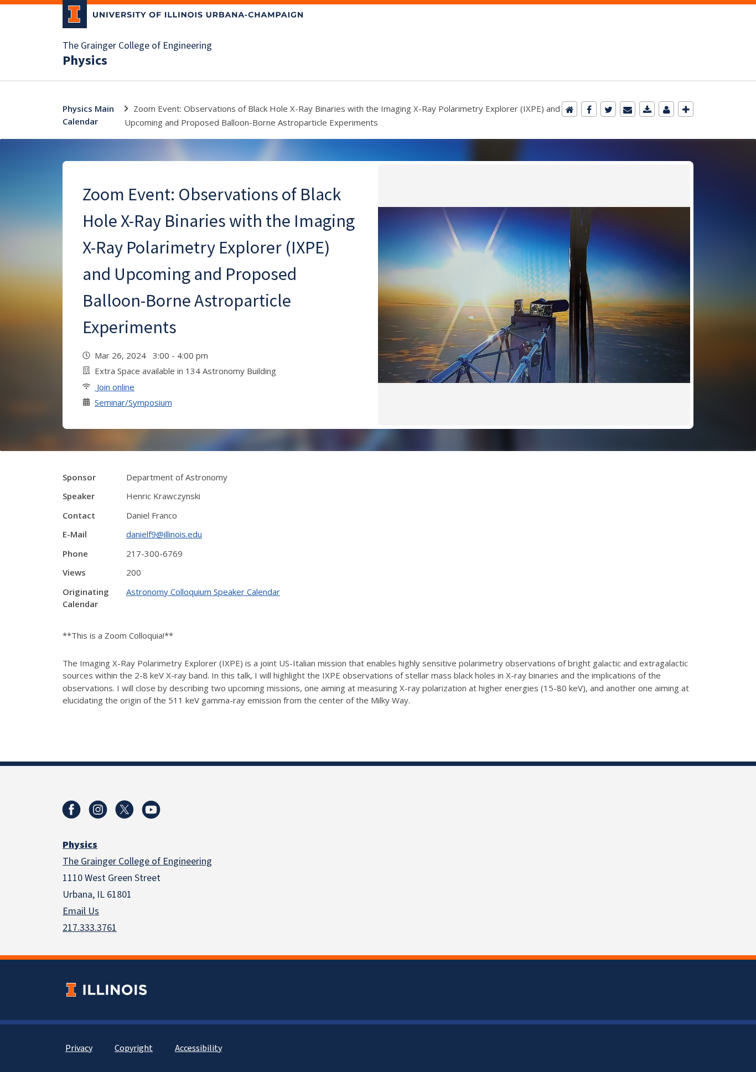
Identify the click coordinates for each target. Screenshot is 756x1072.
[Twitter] (608, 109)
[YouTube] (151, 809)
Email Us (81, 911)
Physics (85, 61)
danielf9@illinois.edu (164, 534)
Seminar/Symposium (133, 402)
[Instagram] (98, 809)
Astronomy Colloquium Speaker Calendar (203, 591)
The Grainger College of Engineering (137, 46)
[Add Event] (685, 109)
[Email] (627, 109)
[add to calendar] (647, 109)
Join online (114, 386)
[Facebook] (589, 109)
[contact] (666, 109)
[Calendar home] (569, 109)
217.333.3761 (90, 928)
